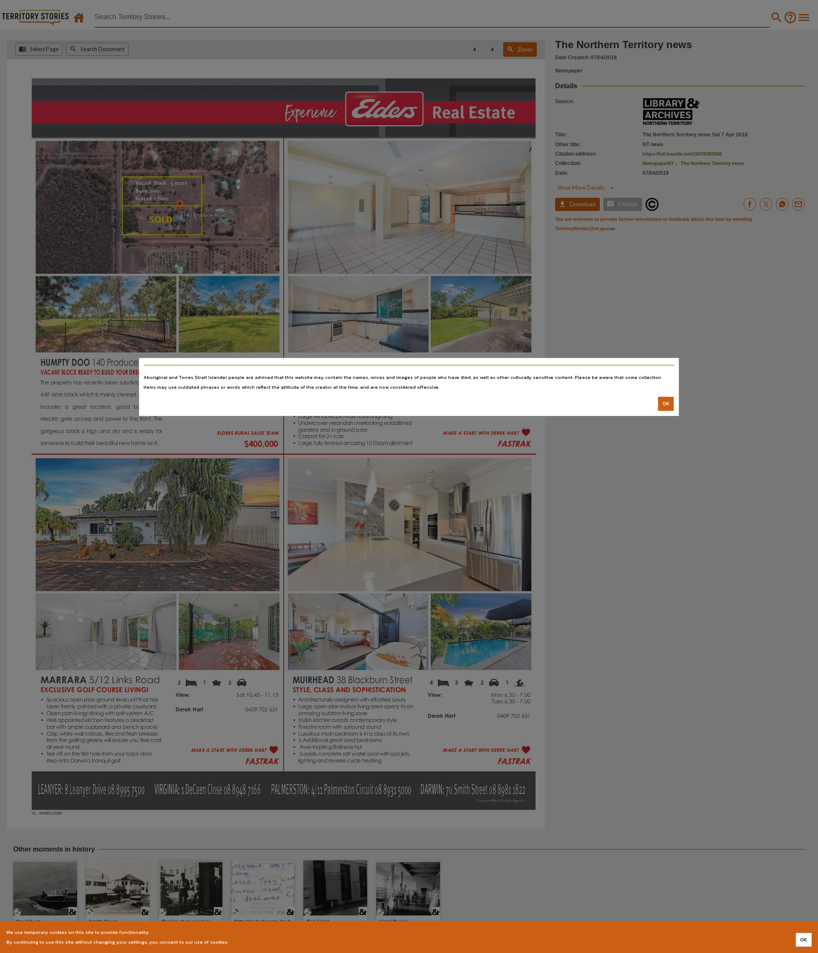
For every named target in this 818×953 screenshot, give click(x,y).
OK (666, 403)
